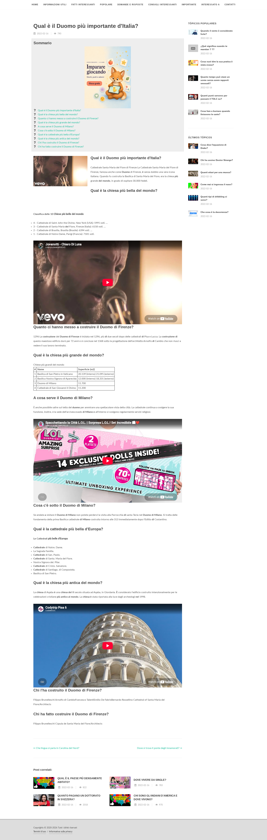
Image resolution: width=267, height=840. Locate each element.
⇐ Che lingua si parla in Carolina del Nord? (56, 787)
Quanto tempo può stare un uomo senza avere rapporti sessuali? (215, 80)
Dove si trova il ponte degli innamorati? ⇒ (159, 787)
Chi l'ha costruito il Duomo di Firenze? (58, 142)
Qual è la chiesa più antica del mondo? (58, 138)
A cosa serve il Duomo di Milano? (56, 126)
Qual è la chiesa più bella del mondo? (58, 114)
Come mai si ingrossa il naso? (216, 223)
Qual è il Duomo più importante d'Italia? (59, 110)
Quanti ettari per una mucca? (216, 211)
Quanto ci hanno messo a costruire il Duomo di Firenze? (68, 118)
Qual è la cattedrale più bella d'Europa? (59, 134)
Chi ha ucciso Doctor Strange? (217, 199)
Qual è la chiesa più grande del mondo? (59, 122)
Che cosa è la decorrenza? (215, 251)
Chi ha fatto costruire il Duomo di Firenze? (61, 146)
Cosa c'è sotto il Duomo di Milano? (56, 130)
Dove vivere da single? (150, 818)
